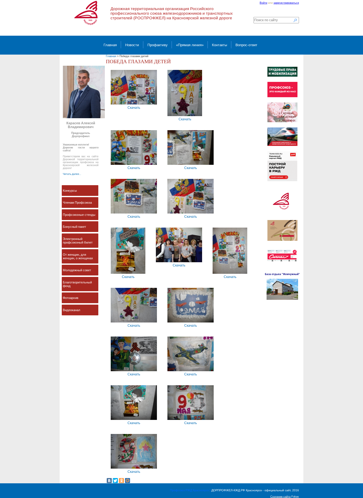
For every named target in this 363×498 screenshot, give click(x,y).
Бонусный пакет (74, 226)
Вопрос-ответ (246, 45)
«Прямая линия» (190, 45)
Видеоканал (71, 310)
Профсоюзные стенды (79, 214)
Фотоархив (70, 298)
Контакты (219, 45)
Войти (263, 2)
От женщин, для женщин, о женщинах (78, 256)
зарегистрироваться (286, 2)
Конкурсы (70, 190)
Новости (132, 45)
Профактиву (157, 45)
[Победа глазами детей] (134, 104)
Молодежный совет (77, 270)
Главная (110, 45)
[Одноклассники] (121, 480)
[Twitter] (115, 480)
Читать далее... (72, 174)
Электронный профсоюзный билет (78, 240)
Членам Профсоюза (77, 202)
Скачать (134, 107)
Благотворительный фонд (77, 284)
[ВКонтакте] (109, 480)
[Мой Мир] (127, 480)
